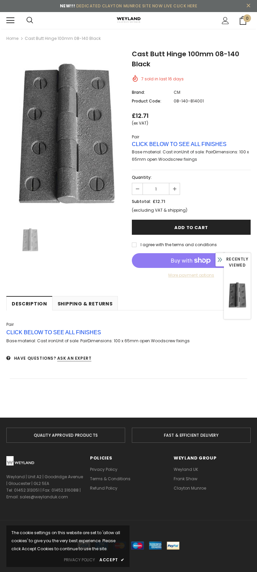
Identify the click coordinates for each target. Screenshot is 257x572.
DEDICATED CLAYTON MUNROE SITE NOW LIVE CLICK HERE (136, 6)
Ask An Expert (74, 358)
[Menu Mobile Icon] (10, 20)
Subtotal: (141, 201)
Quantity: (142, 177)
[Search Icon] (29, 20)
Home (12, 38)
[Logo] (128, 20)
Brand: (138, 92)
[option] (65, 133)
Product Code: (146, 101)
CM (177, 92)
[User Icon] (225, 20)
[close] (248, 6)
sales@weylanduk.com (44, 497)
